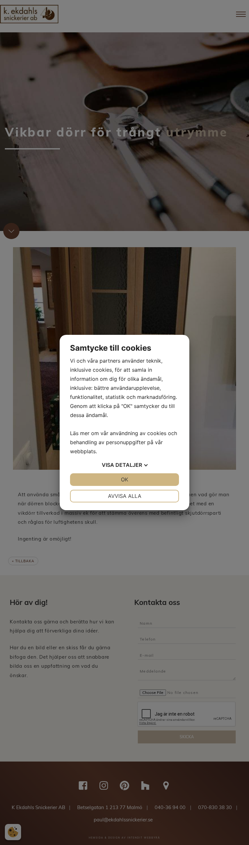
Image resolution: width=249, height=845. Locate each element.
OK (124, 479)
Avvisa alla (124, 496)
